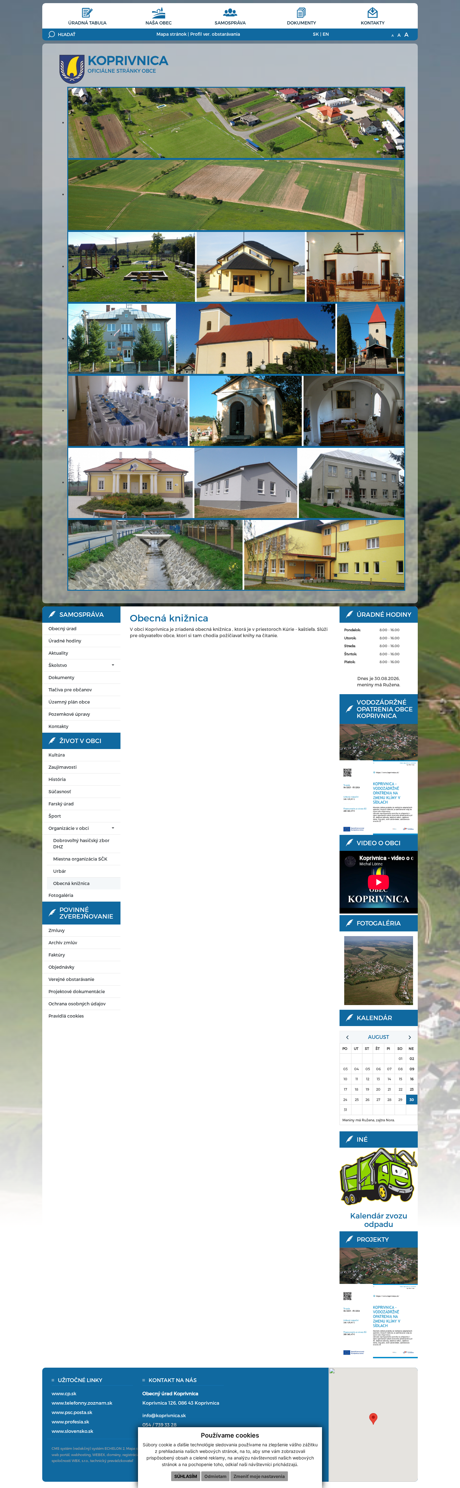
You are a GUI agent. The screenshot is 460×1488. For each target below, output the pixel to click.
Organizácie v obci (69, 828)
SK (316, 34)
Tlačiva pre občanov (70, 689)
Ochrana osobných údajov (77, 1003)
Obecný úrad (63, 628)
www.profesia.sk (70, 1421)
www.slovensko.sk (72, 1431)
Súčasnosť (60, 791)
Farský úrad (61, 803)
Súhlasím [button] (185, 1476)
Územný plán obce (69, 702)
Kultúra (57, 754)
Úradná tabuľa (87, 22)
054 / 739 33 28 (159, 1425)
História (57, 779)
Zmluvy (56, 930)
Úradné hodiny (65, 640)
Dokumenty (301, 22)
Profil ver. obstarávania (215, 34)
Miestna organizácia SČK (80, 859)
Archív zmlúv (63, 942)
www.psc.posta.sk (72, 1412)
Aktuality (58, 653)
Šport (55, 816)
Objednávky (61, 967)
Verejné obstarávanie (71, 979)
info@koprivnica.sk (164, 1415)
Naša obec (159, 22)
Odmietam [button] (215, 1476)
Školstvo (58, 665)
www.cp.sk (64, 1393)
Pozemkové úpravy (69, 714)
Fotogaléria (61, 895)
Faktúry (57, 954)
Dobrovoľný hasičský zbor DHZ (81, 843)
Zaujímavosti (63, 767)
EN (326, 34)
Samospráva (230, 22)
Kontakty (373, 22)
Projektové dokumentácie (77, 991)
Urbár (59, 871)
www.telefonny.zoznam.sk (82, 1403)
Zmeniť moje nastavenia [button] (259, 1476)
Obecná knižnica (71, 883)
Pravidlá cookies (66, 1016)
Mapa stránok (171, 34)
